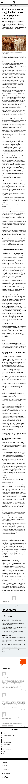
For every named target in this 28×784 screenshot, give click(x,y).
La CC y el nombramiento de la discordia (11, 647)
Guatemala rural (6, 744)
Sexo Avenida (6, 746)
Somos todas (5, 737)
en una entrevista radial (13, 460)
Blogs (4, 751)
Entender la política (7, 733)
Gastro (4, 753)
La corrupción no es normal (8, 735)
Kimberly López (6, 601)
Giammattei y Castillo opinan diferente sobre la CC (13, 644)
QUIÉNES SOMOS (5, 764)
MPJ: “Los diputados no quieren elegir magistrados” (14, 637)
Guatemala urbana (7, 742)
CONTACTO (4, 765)
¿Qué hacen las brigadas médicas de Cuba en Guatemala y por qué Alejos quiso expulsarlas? (12, 619)
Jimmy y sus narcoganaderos (17, 490)
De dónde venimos (7, 749)
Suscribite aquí (18, 56)
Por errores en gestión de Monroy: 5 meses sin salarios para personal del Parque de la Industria (13, 632)
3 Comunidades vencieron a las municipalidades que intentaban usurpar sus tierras (14, 628)
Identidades (5, 740)
